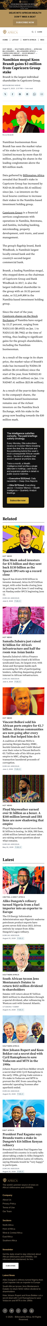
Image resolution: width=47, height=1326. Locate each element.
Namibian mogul (20, 55)
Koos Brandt (28, 53)
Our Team (7, 1211)
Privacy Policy (9, 1204)
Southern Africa (23, 49)
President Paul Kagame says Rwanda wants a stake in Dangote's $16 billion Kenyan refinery (22, 1139)
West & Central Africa (12, 1233)
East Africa (8, 1130)
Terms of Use (9, 1207)
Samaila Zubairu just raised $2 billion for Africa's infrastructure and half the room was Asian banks (22, 646)
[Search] (33, 32)
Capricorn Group (11, 53)
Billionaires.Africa (33, 175)
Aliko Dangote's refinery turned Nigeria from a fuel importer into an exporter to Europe (22, 906)
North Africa (29, 40)
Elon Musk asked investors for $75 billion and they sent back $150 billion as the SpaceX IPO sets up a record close (22, 567)
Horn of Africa (9, 1229)
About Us (7, 1200)
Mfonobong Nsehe (11, 85)
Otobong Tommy (11, 1007)
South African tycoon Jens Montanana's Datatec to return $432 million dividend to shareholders (23, 984)
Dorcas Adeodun (11, 598)
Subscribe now (25, 22)
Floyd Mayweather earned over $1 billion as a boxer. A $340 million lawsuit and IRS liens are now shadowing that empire (23, 816)
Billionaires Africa (26, 51)
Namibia (6, 55)
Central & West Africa (14, 897)
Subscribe (10, 1266)
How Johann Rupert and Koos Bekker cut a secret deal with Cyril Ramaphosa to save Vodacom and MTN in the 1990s (23, 1057)
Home (5, 40)
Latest (15, 40)
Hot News (7, 49)
